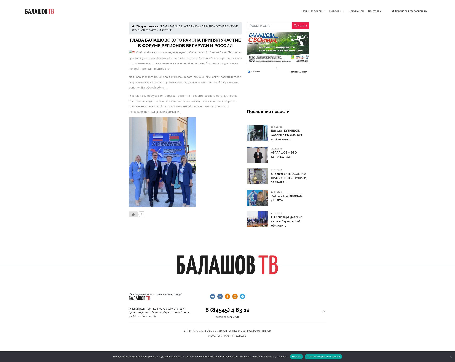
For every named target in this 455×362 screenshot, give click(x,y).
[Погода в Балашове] (278, 67)
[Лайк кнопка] (133, 214)
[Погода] (253, 71)
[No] (450, 356)
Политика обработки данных (323, 356)
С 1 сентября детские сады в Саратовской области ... (286, 221)
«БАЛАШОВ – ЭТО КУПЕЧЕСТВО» (284, 155)
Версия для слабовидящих (411, 11)
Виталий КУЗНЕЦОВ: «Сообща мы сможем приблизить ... (286, 135)
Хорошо (296, 356)
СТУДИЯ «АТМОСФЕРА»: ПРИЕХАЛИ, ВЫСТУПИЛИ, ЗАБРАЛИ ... (289, 178)
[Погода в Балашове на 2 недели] (299, 71)
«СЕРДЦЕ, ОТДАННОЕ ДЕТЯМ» (286, 198)
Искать (302, 25)
